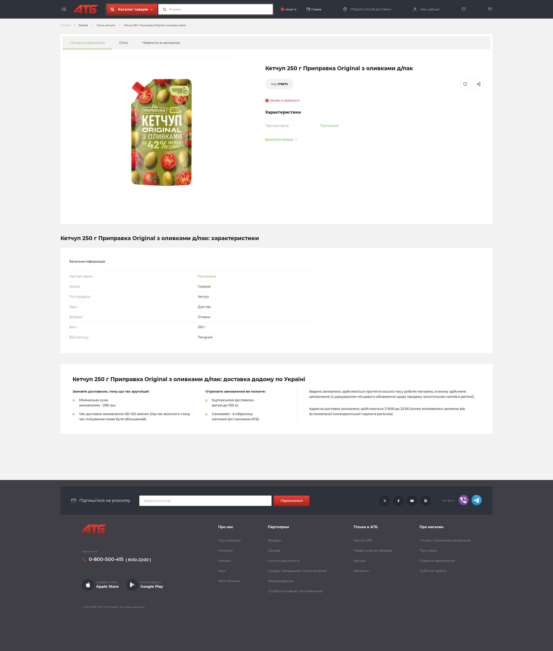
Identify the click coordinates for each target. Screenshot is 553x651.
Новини (224, 561)
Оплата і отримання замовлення (445, 540)
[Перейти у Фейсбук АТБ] (398, 501)
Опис (123, 43)
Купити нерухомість (284, 561)
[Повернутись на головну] (86, 9)
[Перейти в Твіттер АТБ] (385, 501)
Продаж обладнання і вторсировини (297, 571)
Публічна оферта (433, 571)
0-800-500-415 (106, 559)
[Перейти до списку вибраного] (463, 9)
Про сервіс (428, 551)
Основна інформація (87, 43)
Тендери (274, 540)
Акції (222, 571)
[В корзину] (490, 9)
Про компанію (229, 540)
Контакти (225, 551)
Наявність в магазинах (161, 43)
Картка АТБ (363, 540)
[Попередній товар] (63, 311)
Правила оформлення (437, 561)
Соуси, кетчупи (106, 25)
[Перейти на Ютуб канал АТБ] (412, 501)
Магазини (361, 571)
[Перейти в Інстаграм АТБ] (425, 501)
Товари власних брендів (373, 551)
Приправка (329, 126)
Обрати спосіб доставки (370, 9)
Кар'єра (360, 561)
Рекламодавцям (281, 581)
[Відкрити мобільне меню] (63, 9)
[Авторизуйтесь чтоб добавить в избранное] (465, 84)
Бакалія (83, 25)
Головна (65, 25)
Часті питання (229, 581)
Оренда (274, 551)
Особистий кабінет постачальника (295, 591)
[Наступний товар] (490, 311)
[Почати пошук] (162, 9)
